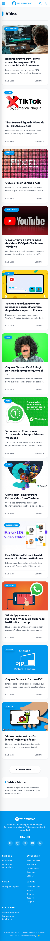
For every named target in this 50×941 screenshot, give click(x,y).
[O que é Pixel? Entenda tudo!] (25, 163)
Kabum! (30, 898)
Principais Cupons (10, 886)
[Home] (22, 3)
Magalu (30, 902)
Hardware (31, 864)
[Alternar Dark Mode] (46, 3)
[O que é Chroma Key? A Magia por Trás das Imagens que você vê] (25, 347)
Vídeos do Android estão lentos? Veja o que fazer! (20, 737)
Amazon (30, 890)
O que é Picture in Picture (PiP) (24, 679)
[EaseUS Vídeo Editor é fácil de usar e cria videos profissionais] (25, 535)
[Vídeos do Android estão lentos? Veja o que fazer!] (25, 716)
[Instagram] (17, 843)
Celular (30, 876)
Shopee (30, 894)
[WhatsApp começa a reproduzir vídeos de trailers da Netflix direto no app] (25, 595)
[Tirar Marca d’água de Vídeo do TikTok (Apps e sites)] (25, 103)
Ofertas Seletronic (10, 912)
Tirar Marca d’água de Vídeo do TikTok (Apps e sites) (24, 124)
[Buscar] (40, 3)
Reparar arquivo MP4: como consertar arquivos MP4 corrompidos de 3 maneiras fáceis (22, 63)
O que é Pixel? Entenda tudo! (23, 182)
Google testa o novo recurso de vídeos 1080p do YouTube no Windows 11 (24, 243)
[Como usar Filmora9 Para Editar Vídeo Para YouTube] (25, 475)
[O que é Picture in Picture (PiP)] (25, 659)
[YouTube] (32, 843)
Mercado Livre (33, 886)
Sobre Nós (7, 861)
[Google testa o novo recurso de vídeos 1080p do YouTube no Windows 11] (25, 220)
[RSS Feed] (40, 843)
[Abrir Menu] (4, 3)
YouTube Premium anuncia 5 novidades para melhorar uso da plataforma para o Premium (24, 307)
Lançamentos (33, 868)
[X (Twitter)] (25, 843)
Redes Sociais (33, 861)
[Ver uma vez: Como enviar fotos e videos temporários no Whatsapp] (25, 411)
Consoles (31, 872)
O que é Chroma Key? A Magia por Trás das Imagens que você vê (24, 370)
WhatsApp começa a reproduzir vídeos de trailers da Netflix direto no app (25, 619)
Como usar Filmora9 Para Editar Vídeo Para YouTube (22, 496)
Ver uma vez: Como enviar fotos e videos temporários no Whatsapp (24, 434)
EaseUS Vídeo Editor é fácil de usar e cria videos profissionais (24, 556)
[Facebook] (10, 843)
